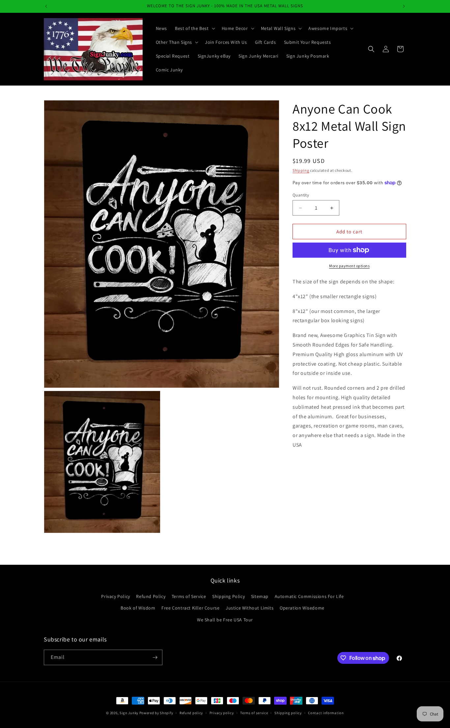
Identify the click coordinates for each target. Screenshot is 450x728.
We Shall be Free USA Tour (225, 619)
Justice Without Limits (249, 608)
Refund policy (191, 713)
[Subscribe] (155, 657)
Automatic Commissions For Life (309, 596)
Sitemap (259, 596)
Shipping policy (288, 713)
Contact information (326, 713)
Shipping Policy (228, 596)
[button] (194, 28)
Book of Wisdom (138, 608)
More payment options (349, 265)
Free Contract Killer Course (190, 608)
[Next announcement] (404, 6)
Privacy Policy (115, 596)
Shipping (301, 170)
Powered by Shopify (156, 713)
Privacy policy (222, 713)
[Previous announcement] (46, 6)
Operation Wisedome (302, 608)
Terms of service (254, 713)
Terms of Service (189, 596)
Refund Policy (150, 596)
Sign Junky (129, 713)
